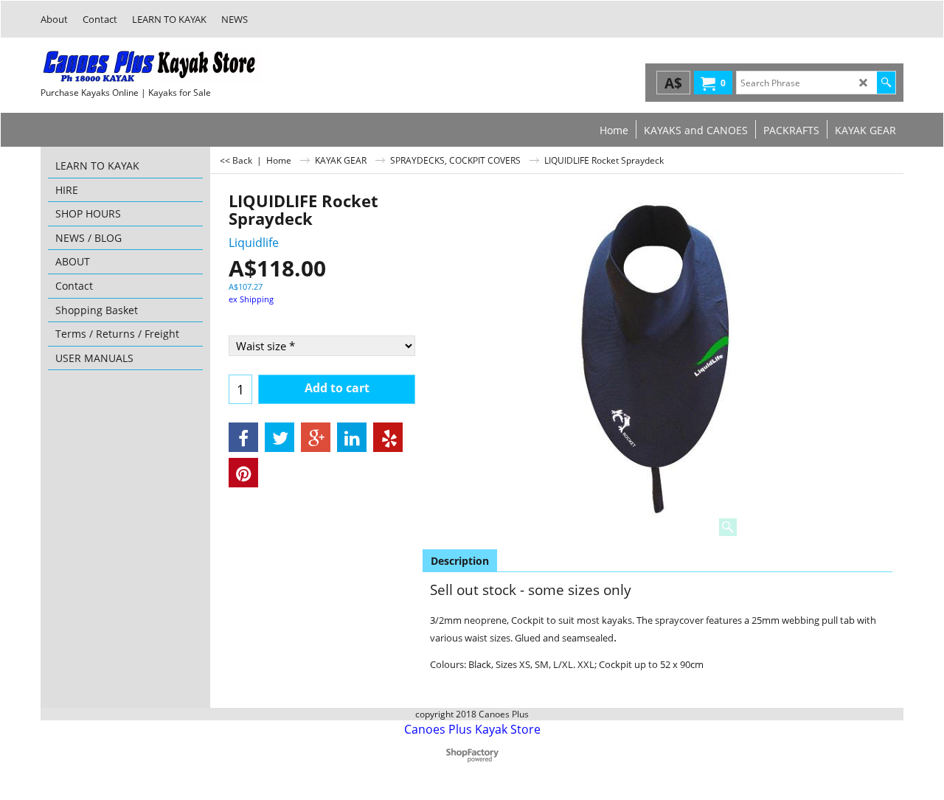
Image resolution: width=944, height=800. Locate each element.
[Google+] (315, 437)
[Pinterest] (243, 472)
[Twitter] (279, 437)
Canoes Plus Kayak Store (472, 729)
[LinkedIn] (352, 437)
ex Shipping (251, 299)
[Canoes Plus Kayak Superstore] (151, 66)
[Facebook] (243, 437)
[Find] (886, 83)
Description (460, 561)
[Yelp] (388, 437)
